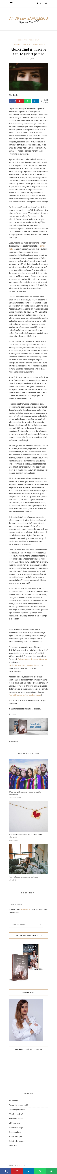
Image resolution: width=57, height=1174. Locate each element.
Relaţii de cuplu (15, 1136)
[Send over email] (51, 1171)
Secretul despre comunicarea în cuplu (24, 877)
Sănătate (13, 1145)
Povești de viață (16, 1127)
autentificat (25, 909)
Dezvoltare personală (28, 40)
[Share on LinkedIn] (35, 101)
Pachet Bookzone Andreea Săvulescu (25, 695)
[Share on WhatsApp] (27, 101)
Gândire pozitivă (16, 1114)
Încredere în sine (16, 1118)
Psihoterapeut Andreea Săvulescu (32, 659)
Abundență (13, 1100)
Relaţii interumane (17, 1141)
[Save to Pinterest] (20, 101)
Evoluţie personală (21, 44)
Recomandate (15, 1132)
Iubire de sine (38, 44)
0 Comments (13, 742)
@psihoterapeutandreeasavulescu (24, 665)
